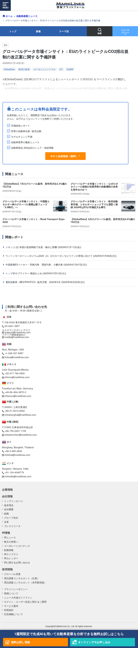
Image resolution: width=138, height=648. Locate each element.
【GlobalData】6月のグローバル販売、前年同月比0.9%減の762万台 (103, 220)
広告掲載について (13, 614)
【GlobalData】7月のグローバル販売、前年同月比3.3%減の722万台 (35, 185)
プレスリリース (12, 526)
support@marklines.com (18, 332)
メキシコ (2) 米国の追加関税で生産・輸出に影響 (32, 247)
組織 (6, 513)
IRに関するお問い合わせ (17, 562)
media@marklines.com (17, 337)
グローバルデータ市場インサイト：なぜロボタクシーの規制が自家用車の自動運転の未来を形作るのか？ (94, 186)
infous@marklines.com (17, 357)
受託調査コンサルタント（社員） (21, 578)
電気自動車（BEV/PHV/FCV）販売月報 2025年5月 (33, 282)
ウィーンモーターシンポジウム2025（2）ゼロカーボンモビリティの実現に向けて (49, 255)
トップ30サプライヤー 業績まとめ (24, 273)
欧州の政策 (24, 69)
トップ (12, 31)
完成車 (70, 69)
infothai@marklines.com (17, 455)
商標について (11, 593)
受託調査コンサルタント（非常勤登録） (25, 582)
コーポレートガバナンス (17, 545)
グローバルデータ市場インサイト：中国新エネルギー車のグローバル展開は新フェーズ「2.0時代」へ (26, 204)
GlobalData (9, 69)
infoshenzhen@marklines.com (21, 434)
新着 (38, 31)
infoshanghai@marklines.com (20, 414)
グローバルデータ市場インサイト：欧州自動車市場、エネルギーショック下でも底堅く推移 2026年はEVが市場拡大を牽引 (94, 204)
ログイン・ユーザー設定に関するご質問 (25, 601)
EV (61, 69)
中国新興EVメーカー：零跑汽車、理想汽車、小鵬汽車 (34, 264)
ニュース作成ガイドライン (18, 597)
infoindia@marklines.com (18, 476)
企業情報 (7, 489)
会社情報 (7, 496)
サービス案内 (11, 606)
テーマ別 (64, 31)
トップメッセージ (13, 501)
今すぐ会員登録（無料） (64, 156)
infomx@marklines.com (17, 377)
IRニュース (10, 537)
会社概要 (8, 509)
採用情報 (7, 569)
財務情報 (8, 550)
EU (5, 45)
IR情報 (6, 532)
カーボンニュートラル (45, 69)
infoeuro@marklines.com (18, 396)
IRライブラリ (11, 554)
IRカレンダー (11, 558)
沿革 (6, 521)
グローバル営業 (12, 574)
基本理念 (8, 505)
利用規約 (8, 610)
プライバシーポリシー (16, 589)
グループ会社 (11, 517)
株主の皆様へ (11, 541)
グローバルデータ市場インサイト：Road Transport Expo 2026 (34, 220)
